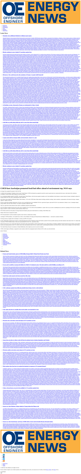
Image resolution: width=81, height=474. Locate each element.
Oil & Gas (5, 25)
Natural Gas (5, 26)
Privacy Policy (48, 469)
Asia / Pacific (5, 238)
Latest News (5, 463)
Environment (5, 27)
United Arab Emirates (7, 243)
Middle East (5, 241)
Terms (4, 465)
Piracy (4, 464)
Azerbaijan (5, 244)
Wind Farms (5, 30)
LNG (4, 28)
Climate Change (6, 237)
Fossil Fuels (5, 235)
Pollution (4, 29)
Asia (4, 239)
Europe (4, 240)
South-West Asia (6, 242)
